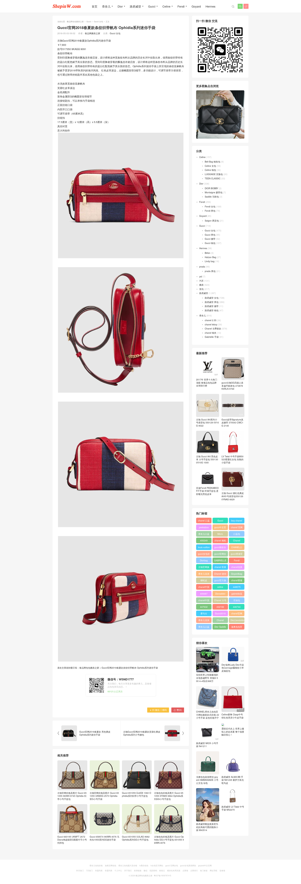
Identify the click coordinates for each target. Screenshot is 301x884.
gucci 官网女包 (171, 865)
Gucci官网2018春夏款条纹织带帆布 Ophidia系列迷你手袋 (130, 667)
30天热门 (80, 870)
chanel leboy (211, 324)
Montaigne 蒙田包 (213, 192)
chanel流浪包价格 (236, 567)
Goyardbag (236, 573)
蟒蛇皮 (204, 580)
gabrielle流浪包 (236, 594)
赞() (178, 709)
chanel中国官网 (203, 587)
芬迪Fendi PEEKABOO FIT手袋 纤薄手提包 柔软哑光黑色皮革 (207, 491)
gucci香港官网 (237, 554)
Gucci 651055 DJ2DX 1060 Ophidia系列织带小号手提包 (136, 794)
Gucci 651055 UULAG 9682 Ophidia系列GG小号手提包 (136, 838)
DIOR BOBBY (211, 188)
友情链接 (137, 870)
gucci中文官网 (220, 528)
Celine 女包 (210, 165)
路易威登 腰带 (212, 306)
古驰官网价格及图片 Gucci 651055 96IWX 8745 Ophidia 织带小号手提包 (72, 796)
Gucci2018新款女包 (220, 614)
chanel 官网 (237, 527)
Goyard (196, 6)
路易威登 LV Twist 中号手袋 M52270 (233, 808)
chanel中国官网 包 (203, 601)
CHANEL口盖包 (236, 548)
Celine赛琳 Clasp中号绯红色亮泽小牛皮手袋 (232, 716)
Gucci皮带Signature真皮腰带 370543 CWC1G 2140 (232, 422)
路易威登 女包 (212, 297)
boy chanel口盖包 (236, 521)
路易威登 (135, 6)
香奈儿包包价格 (96, 865)
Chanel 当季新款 (213, 328)
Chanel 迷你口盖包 (220, 574)
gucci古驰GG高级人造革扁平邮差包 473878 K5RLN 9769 (232, 385)
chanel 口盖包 (204, 521)
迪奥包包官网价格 (236, 627)
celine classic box (220, 587)
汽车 (201, 280)
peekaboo (204, 527)
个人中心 (118, 870)
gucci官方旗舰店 (220, 581)
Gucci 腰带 (210, 238)
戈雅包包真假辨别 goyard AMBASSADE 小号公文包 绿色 (207, 780)
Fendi (181, 6)
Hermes (210, 6)
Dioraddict (220, 593)
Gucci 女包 (98, 21)
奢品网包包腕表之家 (75, 21)
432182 (220, 606)
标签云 (162, 870)
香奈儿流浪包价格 (203, 621)
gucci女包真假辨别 (188, 865)
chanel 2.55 (210, 320)
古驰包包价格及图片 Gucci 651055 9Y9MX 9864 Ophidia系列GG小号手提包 (168, 796)
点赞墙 (185, 870)
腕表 (201, 284)
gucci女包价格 (204, 554)
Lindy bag (209, 261)
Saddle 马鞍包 (212, 196)
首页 (94, 6)
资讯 (201, 289)
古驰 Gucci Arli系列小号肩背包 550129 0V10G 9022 (207, 422)
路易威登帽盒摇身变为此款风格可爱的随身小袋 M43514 (207, 827)
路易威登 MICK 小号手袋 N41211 (207, 745)
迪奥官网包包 (110, 865)
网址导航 (213, 870)
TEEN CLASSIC (212, 178)
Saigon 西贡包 (212, 220)
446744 (236, 606)
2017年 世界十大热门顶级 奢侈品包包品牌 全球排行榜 (206, 382)
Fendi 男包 (210, 210)
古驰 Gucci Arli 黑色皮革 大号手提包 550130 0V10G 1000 (207, 459)
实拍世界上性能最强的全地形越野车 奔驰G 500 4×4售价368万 (207, 677)
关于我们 (128, 870)
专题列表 (99, 870)
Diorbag (204, 560)
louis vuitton (204, 547)
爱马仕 (204, 613)
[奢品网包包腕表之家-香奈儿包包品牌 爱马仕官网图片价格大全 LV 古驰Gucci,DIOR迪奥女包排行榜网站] (67, 6)
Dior (120, 6)
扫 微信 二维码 (158, 709)
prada (202, 266)
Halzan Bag (210, 257)
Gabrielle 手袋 (212, 336)
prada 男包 (210, 271)
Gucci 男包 (210, 234)
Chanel (236, 540)
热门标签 (204, 870)
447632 (204, 606)
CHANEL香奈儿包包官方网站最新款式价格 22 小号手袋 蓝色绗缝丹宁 (207, 714)
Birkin (207, 252)
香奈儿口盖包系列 (203, 627)
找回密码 (153, 870)
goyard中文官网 (205, 865)
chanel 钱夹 (210, 332)
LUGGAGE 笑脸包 (214, 174)
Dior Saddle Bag (220, 627)
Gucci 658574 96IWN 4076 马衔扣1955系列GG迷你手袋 (104, 838)
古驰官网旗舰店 (203, 567)
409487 (204, 593)
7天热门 (89, 870)
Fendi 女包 (210, 206)
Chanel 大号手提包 (220, 601)
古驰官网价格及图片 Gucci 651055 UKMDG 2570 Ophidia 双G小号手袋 (104, 796)
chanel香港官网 (236, 581)
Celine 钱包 (210, 169)
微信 (145, 870)
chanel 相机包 (220, 541)
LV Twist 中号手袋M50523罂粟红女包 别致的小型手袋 (232, 459)
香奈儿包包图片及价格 (127, 865)
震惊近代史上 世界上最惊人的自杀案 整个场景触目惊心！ (233, 731)
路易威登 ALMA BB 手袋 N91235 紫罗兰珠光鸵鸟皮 (233, 780)
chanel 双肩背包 (220, 567)
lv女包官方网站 (156, 865)
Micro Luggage (220, 534)
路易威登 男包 (212, 302)
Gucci (151, 6)
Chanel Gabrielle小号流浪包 (220, 621)
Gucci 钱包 (210, 243)
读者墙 (222, 870)
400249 (204, 540)
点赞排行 (194, 870)
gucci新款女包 (220, 548)
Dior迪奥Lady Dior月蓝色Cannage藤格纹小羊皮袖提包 (233, 667)
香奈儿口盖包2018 (203, 534)
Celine (166, 6)
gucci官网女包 (220, 554)
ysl (200, 276)
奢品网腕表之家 (92, 33)
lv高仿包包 (143, 865)
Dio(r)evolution (237, 620)
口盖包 (236, 533)
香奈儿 (106, 6)
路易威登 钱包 (212, 310)
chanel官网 (236, 613)
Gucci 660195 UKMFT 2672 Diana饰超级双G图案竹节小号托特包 (72, 839)
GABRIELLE (220, 560)
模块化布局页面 (173, 870)
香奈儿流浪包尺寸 (203, 574)
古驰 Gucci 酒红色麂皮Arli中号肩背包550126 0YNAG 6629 (233, 496)
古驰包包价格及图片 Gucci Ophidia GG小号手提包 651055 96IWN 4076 (169, 839)
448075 (236, 586)
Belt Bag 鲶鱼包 (212, 161)
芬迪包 (236, 600)
